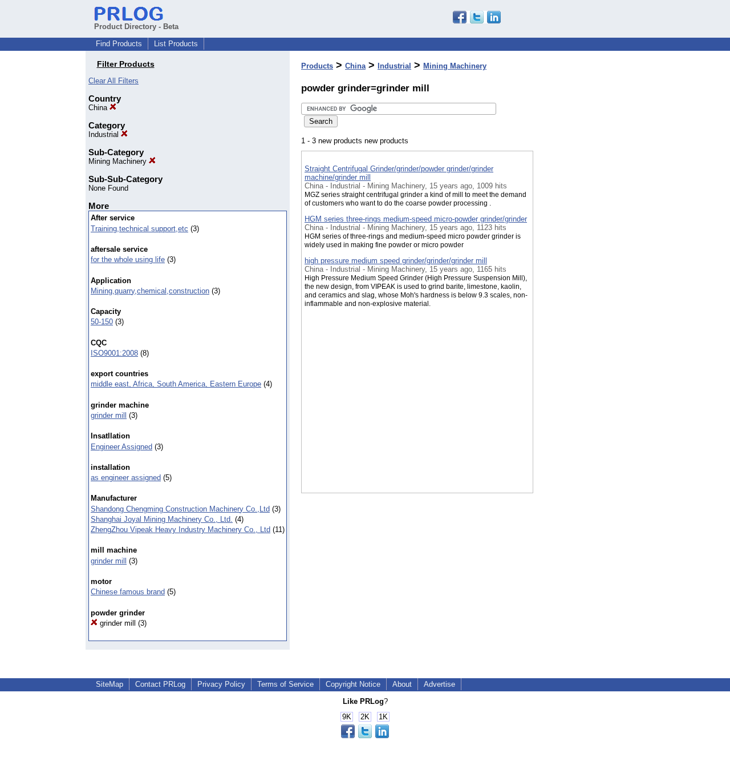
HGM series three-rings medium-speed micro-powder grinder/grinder (416, 219)
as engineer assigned (126, 477)
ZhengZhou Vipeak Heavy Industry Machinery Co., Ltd (180, 529)
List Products (176, 43)
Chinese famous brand (128, 591)
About (402, 684)
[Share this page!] (477, 21)
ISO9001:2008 (114, 353)
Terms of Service (285, 684)
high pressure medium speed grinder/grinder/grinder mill (396, 260)
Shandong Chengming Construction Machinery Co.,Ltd (180, 509)
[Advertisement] (590, 296)
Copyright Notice (353, 684)
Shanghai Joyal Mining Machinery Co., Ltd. (162, 519)
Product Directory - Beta (136, 26)
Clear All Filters (113, 80)
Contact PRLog (160, 684)
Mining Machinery (118, 161)
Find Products (119, 43)
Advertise (439, 684)
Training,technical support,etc (139, 228)
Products (317, 66)
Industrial (104, 134)
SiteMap (109, 684)
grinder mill (109, 415)
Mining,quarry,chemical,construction (150, 291)
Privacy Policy (221, 684)
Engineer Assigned (121, 446)
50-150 (102, 321)
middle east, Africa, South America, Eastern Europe (176, 384)
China (99, 107)
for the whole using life (128, 259)
